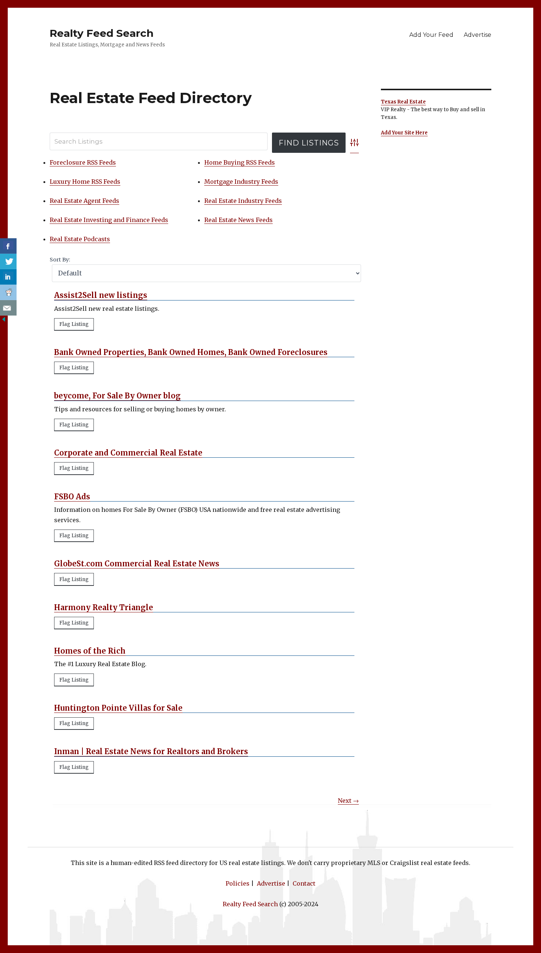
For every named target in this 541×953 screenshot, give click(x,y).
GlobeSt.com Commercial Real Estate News (136, 563)
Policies (238, 883)
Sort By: (60, 259)
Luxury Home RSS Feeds (85, 181)
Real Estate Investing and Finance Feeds (109, 220)
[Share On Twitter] (8, 261)
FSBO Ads (72, 496)
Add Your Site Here (404, 133)
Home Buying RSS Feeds (239, 162)
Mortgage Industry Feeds (241, 181)
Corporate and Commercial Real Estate (128, 452)
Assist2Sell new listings (100, 295)
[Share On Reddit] (8, 292)
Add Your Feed (431, 34)
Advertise (477, 34)
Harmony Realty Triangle (103, 607)
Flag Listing (74, 324)
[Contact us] (8, 308)
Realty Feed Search (101, 33)
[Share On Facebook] (8, 246)
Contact (304, 883)
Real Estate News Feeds (238, 220)
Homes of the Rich (89, 650)
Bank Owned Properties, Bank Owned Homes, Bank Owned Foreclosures (191, 352)
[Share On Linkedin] (8, 277)
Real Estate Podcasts (80, 239)
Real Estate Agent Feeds (84, 200)
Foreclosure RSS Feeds (83, 162)
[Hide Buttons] (3, 318)
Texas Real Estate (403, 102)
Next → (348, 800)
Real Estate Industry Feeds (243, 200)
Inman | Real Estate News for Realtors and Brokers (151, 751)
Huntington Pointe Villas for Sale (118, 708)
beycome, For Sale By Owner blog (117, 395)
